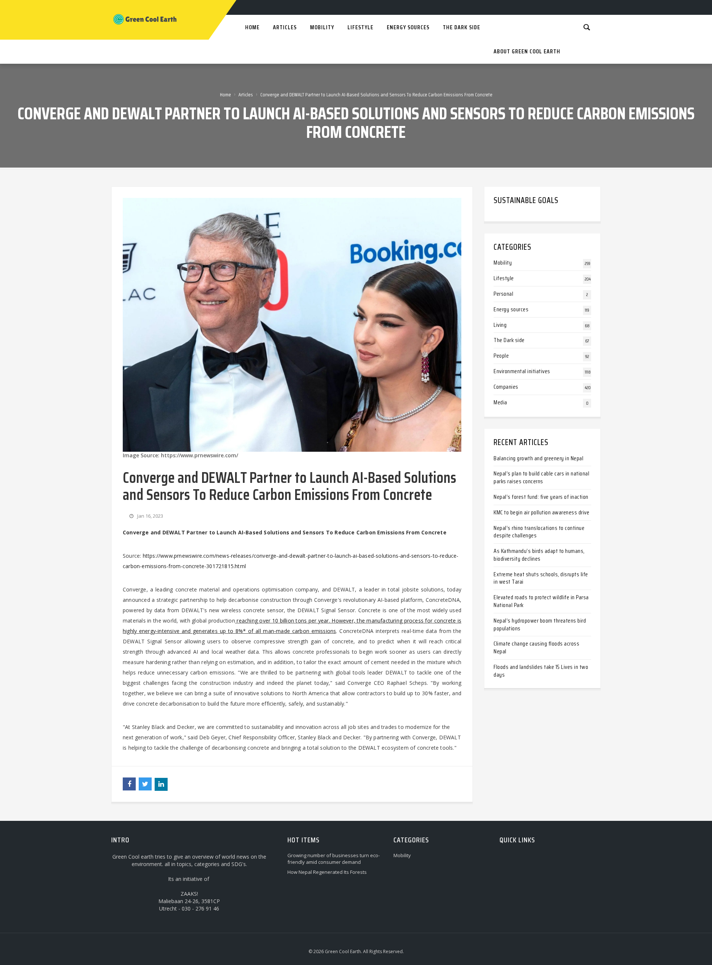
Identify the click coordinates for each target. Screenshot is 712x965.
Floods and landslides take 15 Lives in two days (541, 670)
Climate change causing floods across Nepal (536, 647)
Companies (506, 386)
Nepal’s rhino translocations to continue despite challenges (539, 531)
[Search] (587, 27)
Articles (245, 94)
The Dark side (509, 340)
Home (225, 94)
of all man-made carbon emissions (292, 630)
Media (500, 402)
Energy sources (511, 309)
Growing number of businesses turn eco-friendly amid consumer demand (333, 858)
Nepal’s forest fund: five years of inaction (541, 496)
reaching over (253, 620)
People (501, 355)
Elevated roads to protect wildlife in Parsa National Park (541, 601)
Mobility (503, 262)
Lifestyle (504, 278)
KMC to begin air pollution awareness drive (541, 512)
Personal (503, 293)
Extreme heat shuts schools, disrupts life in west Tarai (541, 578)
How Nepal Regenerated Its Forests (327, 872)
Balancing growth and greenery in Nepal (538, 458)
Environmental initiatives (522, 371)
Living (500, 324)
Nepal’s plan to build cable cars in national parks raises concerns (541, 477)
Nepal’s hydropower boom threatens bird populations (540, 624)
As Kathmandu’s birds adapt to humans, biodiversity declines (539, 554)
